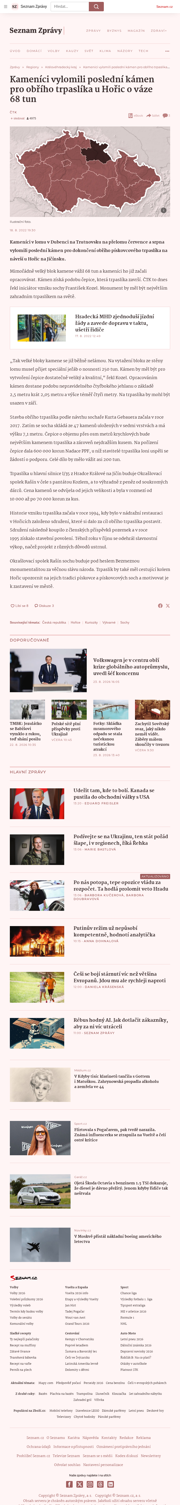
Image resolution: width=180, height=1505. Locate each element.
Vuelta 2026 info (76, 1293)
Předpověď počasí (68, 1383)
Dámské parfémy (114, 1410)
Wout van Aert (75, 1317)
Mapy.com (45, 1383)
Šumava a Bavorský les (81, 1351)
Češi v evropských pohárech (147, 1383)
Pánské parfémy (109, 1417)
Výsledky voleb (20, 1305)
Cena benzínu (115, 1383)
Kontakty (109, 1438)
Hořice (75, 622)
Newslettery (151, 1456)
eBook (138, 115)
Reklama (143, 1438)
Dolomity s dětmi (77, 1369)
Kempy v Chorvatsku (79, 1339)
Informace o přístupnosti (73, 1447)
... (167, 49)
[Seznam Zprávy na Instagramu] (90, 1484)
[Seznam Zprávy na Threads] (100, 1484)
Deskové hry (155, 1410)
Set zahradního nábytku (145, 1393)
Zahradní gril (82, 1400)
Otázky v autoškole (133, 1363)
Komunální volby (22, 1323)
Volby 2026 (17, 1293)
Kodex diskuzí (126, 1456)
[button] (90, 171)
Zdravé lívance (20, 1351)
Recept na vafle (20, 1363)
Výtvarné (109, 622)
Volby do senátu (21, 1317)
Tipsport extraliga (132, 1305)
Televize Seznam (66, 1456)
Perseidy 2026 (93, 1383)
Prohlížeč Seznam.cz (33, 1456)
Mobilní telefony (61, 1410)
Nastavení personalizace (103, 1465)
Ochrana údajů (39, 1447)
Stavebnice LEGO (87, 1410)
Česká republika (54, 622)
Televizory (64, 1417)
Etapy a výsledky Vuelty (81, 1299)
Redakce (126, 1438)
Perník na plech (21, 1369)
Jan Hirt (70, 1305)
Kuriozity (91, 622)
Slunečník (102, 1393)
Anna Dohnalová (101, 941)
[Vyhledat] (96, 6)
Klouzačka (119, 1393)
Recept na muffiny (23, 1345)
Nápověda (90, 1438)
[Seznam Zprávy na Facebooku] (69, 1484)
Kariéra (74, 1438)
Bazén (43, 1393)
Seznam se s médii (97, 1456)
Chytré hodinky (84, 1417)
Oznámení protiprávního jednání (124, 1447)
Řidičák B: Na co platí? (135, 1357)
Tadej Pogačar (74, 1311)
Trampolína (84, 1393)
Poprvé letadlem (76, 1345)
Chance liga (128, 1293)
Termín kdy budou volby (26, 1311)
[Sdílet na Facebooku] (160, 605)
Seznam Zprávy (99, 1033)
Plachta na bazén (62, 1393)
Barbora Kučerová (104, 895)
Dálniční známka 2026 (135, 1345)
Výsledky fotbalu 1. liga (136, 1299)
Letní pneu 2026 (131, 1339)
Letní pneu (136, 1410)
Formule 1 (127, 1317)
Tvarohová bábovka (23, 1357)
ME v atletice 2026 (133, 1311)
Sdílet (156, 115)
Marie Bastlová (100, 849)
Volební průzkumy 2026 (26, 1299)
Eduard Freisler (102, 803)
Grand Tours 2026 (77, 1323)
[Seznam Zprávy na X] (79, 1484)
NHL (123, 1323)
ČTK (13, 112)
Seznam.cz (164, 6)
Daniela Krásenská (104, 987)
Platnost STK (129, 1369)
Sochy (124, 622)
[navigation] (5, 6)
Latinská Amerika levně (81, 1363)
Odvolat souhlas (67, 1465)
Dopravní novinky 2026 (136, 1351)
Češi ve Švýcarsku (77, 1357)
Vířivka (99, 1400)
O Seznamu (56, 1438)
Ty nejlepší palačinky (24, 1339)
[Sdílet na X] (167, 605)
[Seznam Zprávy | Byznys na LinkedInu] (110, 1484)
